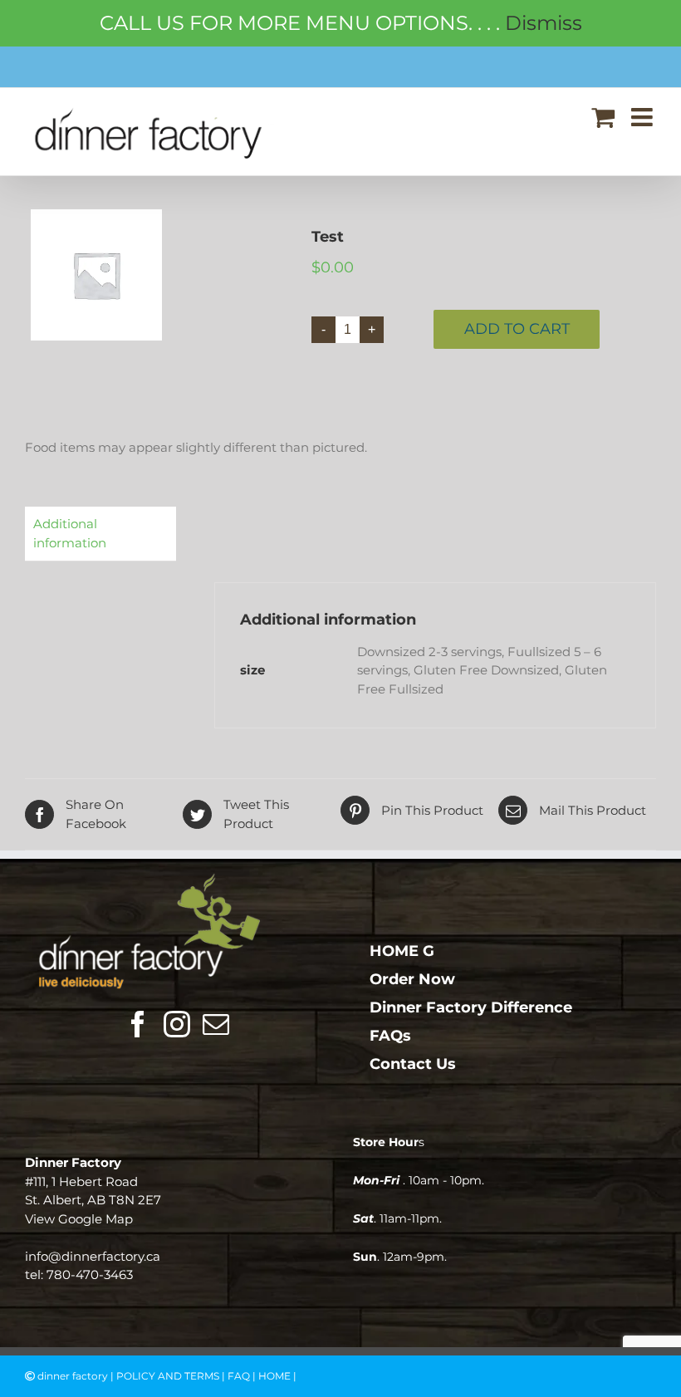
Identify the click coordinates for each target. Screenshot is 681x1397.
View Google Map (79, 1219)
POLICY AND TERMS (167, 1376)
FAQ (239, 1376)
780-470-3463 (90, 1274)
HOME (274, 1376)
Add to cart (517, 329)
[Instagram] (177, 1024)
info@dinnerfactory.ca (92, 1256)
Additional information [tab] (69, 533)
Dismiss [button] (543, 23)
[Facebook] (138, 1024)
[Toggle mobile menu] (643, 117)
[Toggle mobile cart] (603, 117)
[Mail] (216, 1024)
